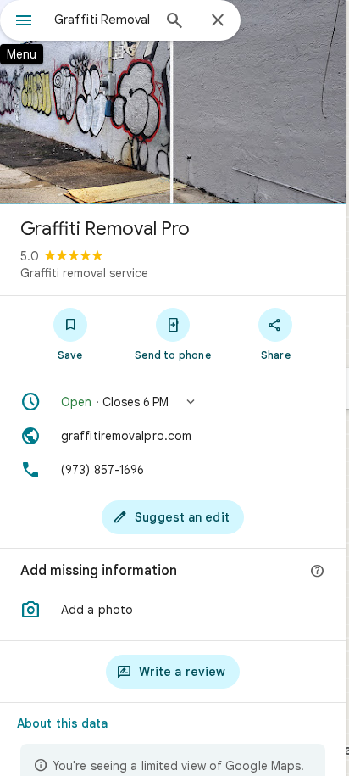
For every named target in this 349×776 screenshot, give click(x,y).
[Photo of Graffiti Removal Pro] (173, 102)
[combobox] (102, 19)
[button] (173, 402)
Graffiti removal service (84, 273)
